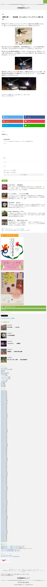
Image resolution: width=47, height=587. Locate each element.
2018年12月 (3, 501)
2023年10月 (3, 431)
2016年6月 (3, 537)
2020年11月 (3, 474)
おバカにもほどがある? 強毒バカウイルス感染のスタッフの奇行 (17, 230)
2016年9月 (3, 534)
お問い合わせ (23, 571)
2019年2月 (3, 499)
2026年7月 (3, 392)
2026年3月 (3, 396)
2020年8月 (3, 477)
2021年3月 (3, 469)
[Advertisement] (11, 106)
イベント (3, 375)
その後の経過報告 (11, 335)
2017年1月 (3, 529)
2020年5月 (3, 481)
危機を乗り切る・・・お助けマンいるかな (9, 545)
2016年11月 (3, 531)
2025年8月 (3, 405)
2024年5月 (3, 423)
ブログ (34, 569)
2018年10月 (3, 504)
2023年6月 (3, 436)
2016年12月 (3, 530)
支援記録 (3, 374)
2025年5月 (3, 408)
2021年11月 (3, 459)
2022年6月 (3, 451)
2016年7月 (3, 536)
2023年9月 (3, 433)
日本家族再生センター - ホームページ (15, 569)
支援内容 (23, 569)
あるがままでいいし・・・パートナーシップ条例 (14, 228)
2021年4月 (3, 468)
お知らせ (3, 368)
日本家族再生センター (23, 8)
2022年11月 (3, 445)
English (20, 570)
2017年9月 (3, 519)
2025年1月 (3, 413)
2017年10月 (3, 518)
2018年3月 (3, 512)
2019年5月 (3, 495)
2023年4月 (3, 439)
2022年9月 (3, 447)
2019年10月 (3, 489)
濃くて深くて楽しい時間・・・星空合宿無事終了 (17, 359)
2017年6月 (3, 523)
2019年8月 (3, 492)
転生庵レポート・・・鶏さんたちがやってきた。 (18, 220)
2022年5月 (3, 452)
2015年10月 (3, 540)
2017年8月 (3, 521)
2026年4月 (3, 395)
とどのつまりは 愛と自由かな (15, 184)
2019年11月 (3, 488)
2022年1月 (3, 457)
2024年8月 (3, 419)
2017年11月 (3, 517)
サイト (4, 166)
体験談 (2, 370)
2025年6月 (3, 407)
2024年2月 (3, 427)
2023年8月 (3, 434)
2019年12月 (3, 487)
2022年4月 (3, 453)
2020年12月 (3, 472)
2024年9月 (3, 418)
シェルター (3, 380)
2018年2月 (3, 513)
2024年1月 (3, 428)
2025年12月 (3, 400)
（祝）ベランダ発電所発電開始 (7, 549)
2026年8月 (3, 390)
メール (4, 162)
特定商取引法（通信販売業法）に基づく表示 (29, 570)
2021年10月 (3, 460)
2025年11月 (3, 401)
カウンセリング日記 (5, 369)
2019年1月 (3, 500)
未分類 (2, 386)
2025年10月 (3, 402)
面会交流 (3, 381)
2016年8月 (3, 535)
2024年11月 (3, 416)
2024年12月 (3, 414)
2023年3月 (3, 440)
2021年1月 (3, 471)
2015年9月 (3, 541)
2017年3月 (3, 527)
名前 (4, 157)
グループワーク (4, 378)
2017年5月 (3, 524)
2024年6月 (3, 422)
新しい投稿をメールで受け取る (10, 172)
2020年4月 (3, 482)
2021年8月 (3, 463)
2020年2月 (3, 484)
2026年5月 (3, 394)
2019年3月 (3, 498)
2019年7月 (3, 493)
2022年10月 (3, 446)
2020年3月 (3, 483)
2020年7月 (3, 478)
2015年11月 (3, 539)
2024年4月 (3, 424)
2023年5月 (3, 437)
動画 (2, 371)
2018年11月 (3, 502)
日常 (3, 131)
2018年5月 (3, 510)
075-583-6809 (24, 582)
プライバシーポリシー (40, 570)
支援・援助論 (3, 372)
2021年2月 (3, 470)
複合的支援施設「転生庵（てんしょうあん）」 (10, 570)
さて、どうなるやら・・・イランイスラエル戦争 (18, 193)
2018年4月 (3, 511)
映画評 (2, 385)
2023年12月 (3, 429)
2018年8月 (3, 506)
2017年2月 (3, 528)
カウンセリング (4, 377)
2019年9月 (3, 490)
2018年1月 (3, 515)
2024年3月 (3, 425)
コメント (5, 143)
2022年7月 (3, 449)
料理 (2, 382)
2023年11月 (3, 430)
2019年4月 (3, 496)
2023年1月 (3, 442)
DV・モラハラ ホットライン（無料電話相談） (10, 556)
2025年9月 (3, 404)
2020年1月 (3, 486)
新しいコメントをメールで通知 (10, 170)
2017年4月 (3, 525)
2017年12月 (3, 516)
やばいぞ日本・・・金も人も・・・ (15, 202)
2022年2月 (3, 455)
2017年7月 (3, 522)
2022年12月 (3, 443)
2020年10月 (3, 475)
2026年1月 (3, 399)
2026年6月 (3, 393)
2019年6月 (3, 494)
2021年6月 (3, 465)
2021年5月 (3, 466)
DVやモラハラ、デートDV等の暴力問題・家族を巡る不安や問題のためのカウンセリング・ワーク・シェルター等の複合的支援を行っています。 (23, 580)
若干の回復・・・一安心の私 (13, 327)
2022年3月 (3, 454)
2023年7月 (3, 435)
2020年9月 (3, 476)
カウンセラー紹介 (29, 569)
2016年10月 (3, 533)
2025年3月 (3, 411)
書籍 (37, 569)
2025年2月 (3, 412)
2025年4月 (3, 410)
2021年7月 (3, 464)
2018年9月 (3, 505)
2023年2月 (3, 441)
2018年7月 (3, 507)
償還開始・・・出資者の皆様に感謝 (14, 351)
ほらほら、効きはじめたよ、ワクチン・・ (17, 211)
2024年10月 (3, 417)
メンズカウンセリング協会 (8, 318)
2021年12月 (3, 458)
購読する (5, 309)
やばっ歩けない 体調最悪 (13, 343)
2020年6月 (3, 480)
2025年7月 (3, 406)
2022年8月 (3, 448)
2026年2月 (3, 398)
